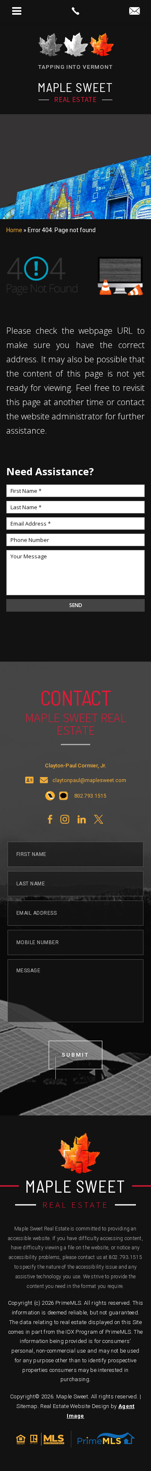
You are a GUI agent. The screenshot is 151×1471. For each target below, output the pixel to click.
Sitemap (26, 1406)
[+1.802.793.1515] (50, 796)
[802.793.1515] (75, 11)
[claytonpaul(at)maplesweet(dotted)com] (134, 11)
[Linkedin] (82, 819)
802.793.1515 (125, 1257)
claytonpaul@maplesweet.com (89, 780)
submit (75, 1055)
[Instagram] (64, 819)
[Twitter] (98, 819)
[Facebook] (50, 819)
